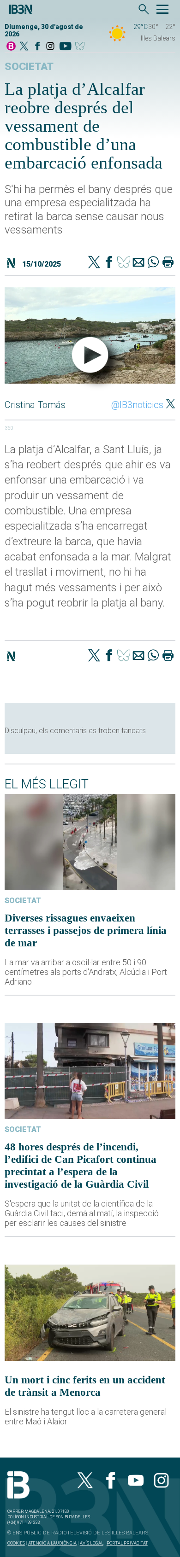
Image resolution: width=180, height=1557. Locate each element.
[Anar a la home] (11, 46)
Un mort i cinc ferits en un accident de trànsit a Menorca (85, 1386)
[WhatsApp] (153, 263)
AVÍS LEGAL (91, 1542)
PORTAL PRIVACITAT (127, 1542)
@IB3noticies (137, 404)
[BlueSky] (81, 46)
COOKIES (16, 1542)
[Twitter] (94, 263)
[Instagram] (50, 46)
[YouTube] (65, 46)
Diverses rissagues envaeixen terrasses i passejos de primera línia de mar (86, 930)
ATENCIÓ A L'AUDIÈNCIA (52, 1542)
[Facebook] (37, 46)
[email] (138, 263)
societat (29, 66)
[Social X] (24, 46)
